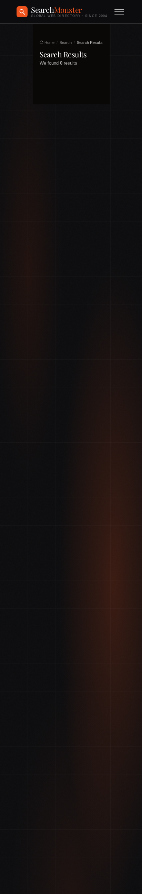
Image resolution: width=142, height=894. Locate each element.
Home (48, 42)
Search (66, 42)
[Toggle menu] (119, 12)
